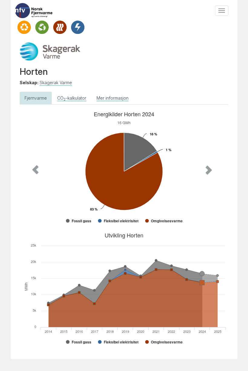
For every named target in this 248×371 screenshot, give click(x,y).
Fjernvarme (35, 98)
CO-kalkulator (71, 98)
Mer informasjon (112, 98)
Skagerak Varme (56, 82)
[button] (35, 169)
